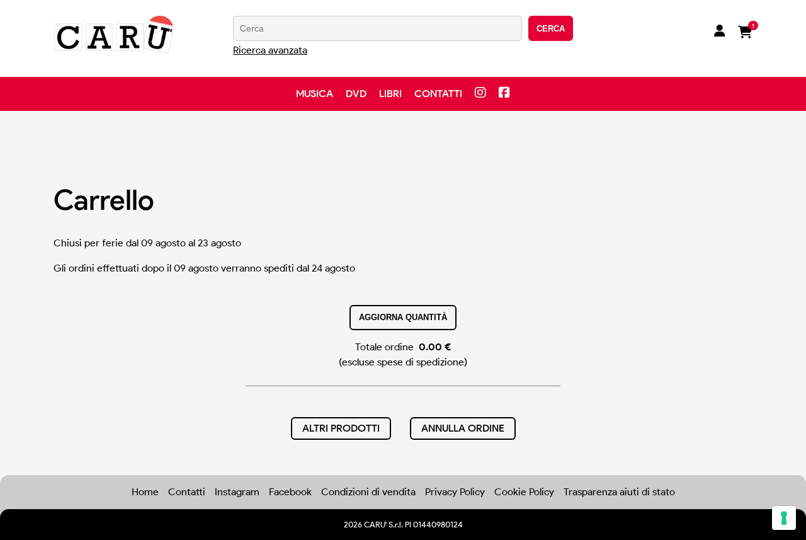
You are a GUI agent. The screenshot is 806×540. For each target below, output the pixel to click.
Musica (314, 94)
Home (145, 492)
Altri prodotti (341, 428)
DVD (356, 94)
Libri (390, 94)
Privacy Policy (455, 492)
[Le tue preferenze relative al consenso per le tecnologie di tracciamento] (784, 518)
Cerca (550, 28)
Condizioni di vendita (368, 492)
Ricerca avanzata (270, 50)
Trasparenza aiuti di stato (619, 492)
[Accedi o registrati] (719, 32)
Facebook (290, 492)
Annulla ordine (462, 428)
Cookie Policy (524, 492)
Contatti (438, 94)
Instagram (237, 492)
